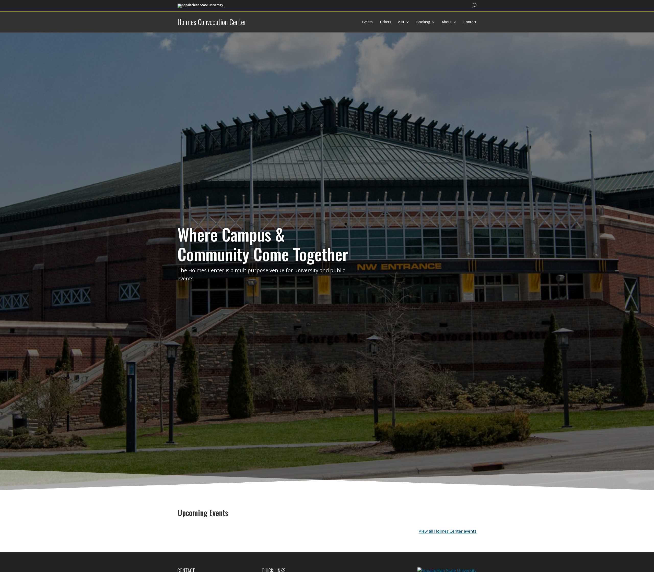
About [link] (447, 21)
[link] (200, 5)
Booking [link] (423, 21)
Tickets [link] (385, 21)
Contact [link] (469, 21)
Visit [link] (401, 21)
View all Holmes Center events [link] (447, 531)
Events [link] (367, 21)
